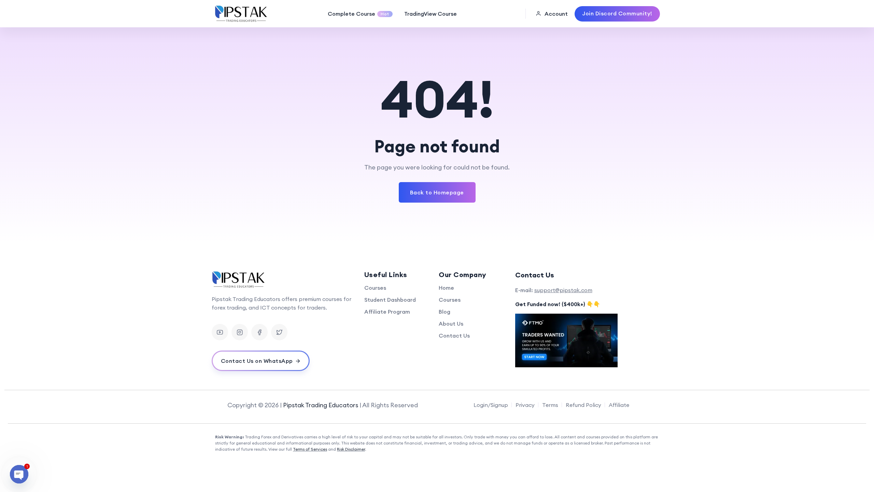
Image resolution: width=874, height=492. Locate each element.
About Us (451, 323)
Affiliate (619, 404)
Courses (375, 287)
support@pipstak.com (563, 290)
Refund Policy (583, 404)
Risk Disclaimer (351, 449)
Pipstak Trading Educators (320, 405)
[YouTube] (220, 332)
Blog (444, 311)
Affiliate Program (387, 311)
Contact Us (454, 335)
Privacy (525, 404)
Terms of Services (310, 449)
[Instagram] (239, 332)
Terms (550, 404)
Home (446, 287)
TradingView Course (430, 13)
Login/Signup (491, 404)
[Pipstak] (241, 13)
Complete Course (358, 13)
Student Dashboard (390, 299)
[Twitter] (279, 332)
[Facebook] (259, 332)
